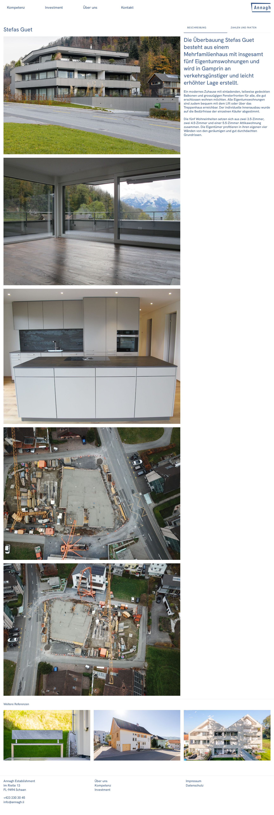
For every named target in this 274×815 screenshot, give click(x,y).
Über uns (90, 7)
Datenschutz (194, 785)
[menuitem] (22, 7)
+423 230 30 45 (14, 798)
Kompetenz (16, 7)
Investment (54, 7)
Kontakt (127, 7)
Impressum (193, 781)
